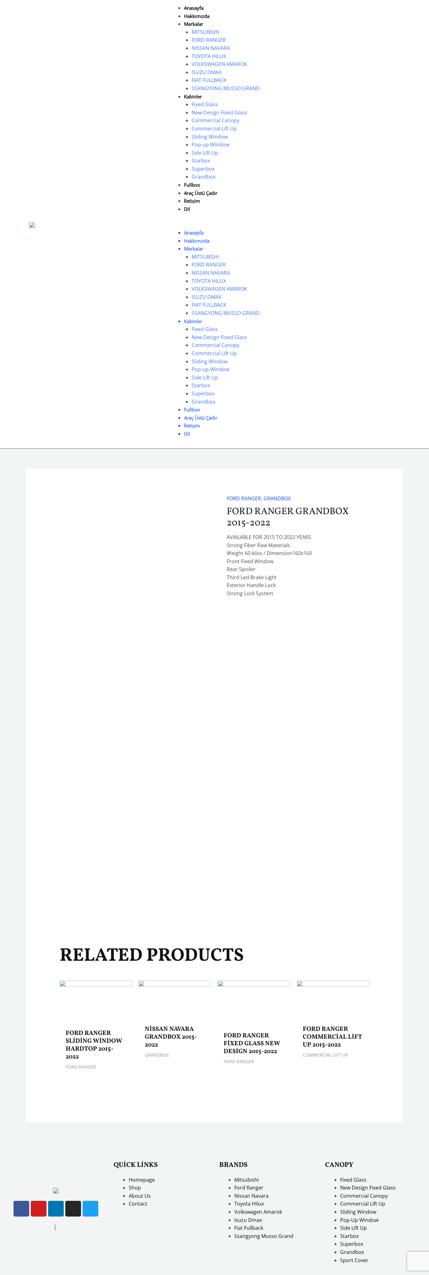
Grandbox (203, 176)
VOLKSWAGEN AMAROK (219, 64)
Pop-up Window (210, 144)
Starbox (201, 160)
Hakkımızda (196, 16)
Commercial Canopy (215, 120)
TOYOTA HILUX (209, 56)
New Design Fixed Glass (219, 112)
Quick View (96, 1019)
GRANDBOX (277, 498)
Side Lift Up (205, 152)
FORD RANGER (209, 39)
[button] (214, 225)
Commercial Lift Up (214, 128)
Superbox (203, 168)
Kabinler (193, 96)
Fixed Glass (205, 104)
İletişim (192, 201)
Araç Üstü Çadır (200, 193)
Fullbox (192, 185)
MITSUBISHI (205, 32)
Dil (187, 209)
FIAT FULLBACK (209, 80)
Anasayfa (194, 8)
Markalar (193, 24)
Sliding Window (210, 136)
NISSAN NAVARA (211, 48)
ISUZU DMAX (206, 72)
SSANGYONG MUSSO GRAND (226, 88)
